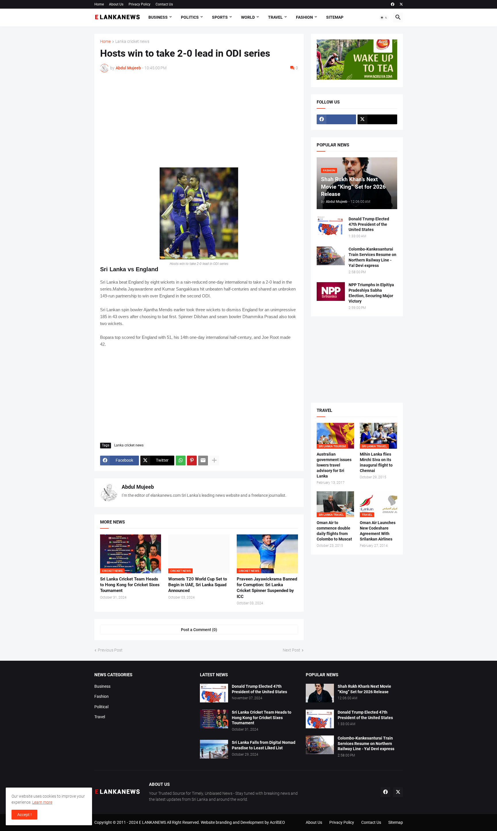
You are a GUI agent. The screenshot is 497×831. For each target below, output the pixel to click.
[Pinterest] (192, 460)
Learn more (42, 802)
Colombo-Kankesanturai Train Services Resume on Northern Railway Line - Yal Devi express (372, 257)
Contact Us (164, 4)
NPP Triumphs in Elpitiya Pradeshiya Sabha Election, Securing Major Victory (371, 292)
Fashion (304, 17)
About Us (116, 4)
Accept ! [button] (24, 814)
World (248, 17)
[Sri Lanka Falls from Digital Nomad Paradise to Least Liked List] (214, 749)
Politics (190, 17)
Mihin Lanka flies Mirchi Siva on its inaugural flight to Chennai (376, 462)
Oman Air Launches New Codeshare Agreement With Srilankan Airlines (377, 530)
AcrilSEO (277, 822)
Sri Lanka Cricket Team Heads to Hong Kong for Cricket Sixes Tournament (130, 584)
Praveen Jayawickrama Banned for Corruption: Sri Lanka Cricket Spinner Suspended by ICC (267, 587)
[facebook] (392, 4)
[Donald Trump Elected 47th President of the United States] (331, 225)
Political (101, 706)
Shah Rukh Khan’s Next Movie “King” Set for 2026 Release (364, 689)
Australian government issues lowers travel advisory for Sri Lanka (334, 465)
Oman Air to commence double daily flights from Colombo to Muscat (334, 530)
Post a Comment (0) (199, 629)
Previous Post (110, 650)
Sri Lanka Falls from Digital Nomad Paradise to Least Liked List (263, 745)
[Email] (203, 460)
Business (158, 17)
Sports (220, 17)
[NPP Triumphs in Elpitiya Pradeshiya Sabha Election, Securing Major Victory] (331, 291)
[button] (384, 17)
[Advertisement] (199, 120)
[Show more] (214, 460)
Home (99, 4)
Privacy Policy (139, 4)
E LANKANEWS (153, 822)
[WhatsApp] (181, 460)
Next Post (291, 650)
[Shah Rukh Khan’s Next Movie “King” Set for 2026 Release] (320, 693)
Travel (275, 17)
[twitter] (401, 4)
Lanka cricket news (132, 41)
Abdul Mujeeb (138, 487)
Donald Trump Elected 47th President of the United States (369, 224)
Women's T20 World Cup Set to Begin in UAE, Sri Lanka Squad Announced (197, 584)
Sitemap (334, 17)
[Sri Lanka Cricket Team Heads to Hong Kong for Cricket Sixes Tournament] (214, 719)
